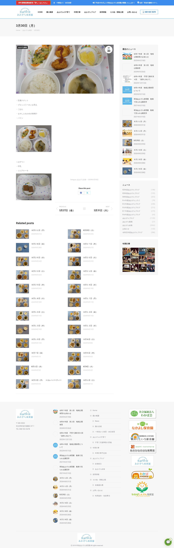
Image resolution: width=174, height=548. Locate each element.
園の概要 (96, 416)
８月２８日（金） (38, 244)
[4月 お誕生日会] (143, 260)
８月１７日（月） (90, 298)
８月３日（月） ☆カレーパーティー (46, 380)
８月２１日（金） (90, 271)
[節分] (151, 268)
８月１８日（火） (38, 298)
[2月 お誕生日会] (135, 268)
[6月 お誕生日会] (127, 260)
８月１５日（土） (38, 312)
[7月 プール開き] (143, 252)
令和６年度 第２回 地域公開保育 (144, 66)
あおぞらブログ (98, 458)
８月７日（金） (37, 353)
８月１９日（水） (90, 285)
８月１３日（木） (38, 326)
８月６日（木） (89, 353)
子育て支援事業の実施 (103, 442)
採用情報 (96, 474)
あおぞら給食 (22, 47)
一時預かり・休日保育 (63, 3)
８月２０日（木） (38, 285)
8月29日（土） (89, 230)
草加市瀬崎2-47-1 (150, 3)
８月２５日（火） (90, 257)
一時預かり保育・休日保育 (105, 432)
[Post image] (22, 234)
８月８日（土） (89, 339)
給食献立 (98, 464)
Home (95, 410)
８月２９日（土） (140, 150)
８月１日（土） (89, 380)
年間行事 (96, 448)
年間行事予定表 (101, 453)
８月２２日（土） (38, 271)
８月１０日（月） (38, 339)
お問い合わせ (98, 490)
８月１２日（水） (90, 326)
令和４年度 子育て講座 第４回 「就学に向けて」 (144, 77)
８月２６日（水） (38, 257)
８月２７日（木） (90, 244)
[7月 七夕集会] (151, 252)
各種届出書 (99, 485)
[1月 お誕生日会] (143, 268)
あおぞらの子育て (99, 437)
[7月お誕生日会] (135, 252)
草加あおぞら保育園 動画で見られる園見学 (144, 100)
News (97, 421)
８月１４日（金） (90, 312)
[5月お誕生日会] (135, 260)
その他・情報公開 (99, 480)
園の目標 (98, 426)
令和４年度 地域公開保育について (144, 89)
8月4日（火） (88, 366)
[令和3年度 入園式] (151, 260)
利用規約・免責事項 (102, 496)
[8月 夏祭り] (127, 252)
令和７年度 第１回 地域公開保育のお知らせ (144, 55)
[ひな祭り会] (127, 268)
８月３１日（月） (38, 230)
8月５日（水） (37, 366)
